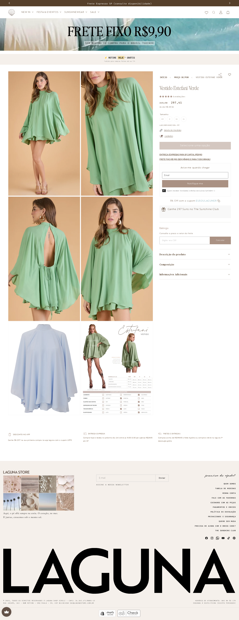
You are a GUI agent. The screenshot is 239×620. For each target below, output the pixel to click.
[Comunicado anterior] (9, 3)
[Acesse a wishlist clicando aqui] (206, 12)
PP (163, 120)
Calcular (220, 240)
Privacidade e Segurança (222, 517)
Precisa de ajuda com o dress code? (215, 526)
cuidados (169, 136)
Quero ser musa (227, 521)
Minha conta (229, 493)
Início (163, 77)
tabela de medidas (172, 130)
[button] (27, 12)
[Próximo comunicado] (229, 3)
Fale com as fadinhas (224, 498)
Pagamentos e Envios (224, 507)
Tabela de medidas (225, 488)
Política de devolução (223, 512)
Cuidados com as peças (223, 503)
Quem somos (230, 484)
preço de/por (181, 77)
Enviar (162, 478)
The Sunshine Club (225, 531)
